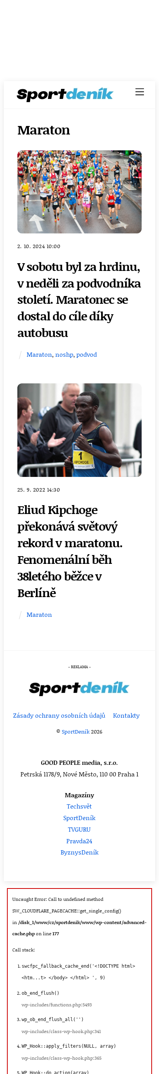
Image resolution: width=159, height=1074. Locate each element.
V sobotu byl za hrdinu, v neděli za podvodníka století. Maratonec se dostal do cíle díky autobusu (79, 299)
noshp (64, 354)
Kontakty (126, 715)
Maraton (39, 354)
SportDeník (76, 731)
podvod (86, 354)
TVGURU (79, 829)
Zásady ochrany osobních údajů (59, 715)
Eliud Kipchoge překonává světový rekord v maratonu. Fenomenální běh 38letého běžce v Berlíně (70, 550)
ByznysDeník (79, 852)
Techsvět (79, 806)
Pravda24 (79, 840)
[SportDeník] (65, 97)
